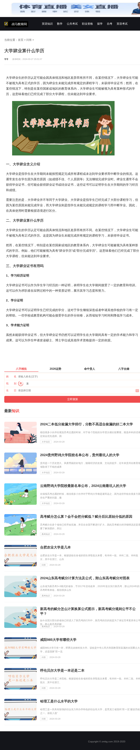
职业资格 (87, 23)
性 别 (11, 383)
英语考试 (122, 23)
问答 (29, 39)
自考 (109, 23)
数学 (59, 23)
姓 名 (11, 376)
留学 (100, 23)
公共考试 (72, 23)
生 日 (11, 390)
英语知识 (47, 23)
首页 (20, 39)
